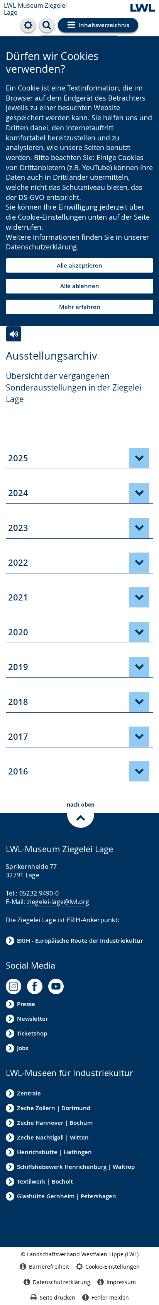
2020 (18, 632)
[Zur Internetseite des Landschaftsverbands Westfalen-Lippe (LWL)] (142, 8)
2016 (18, 771)
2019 (18, 667)
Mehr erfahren (79, 307)
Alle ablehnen (79, 286)
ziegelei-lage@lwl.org (58, 901)
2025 (18, 458)
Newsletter (32, 1019)
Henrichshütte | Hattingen (54, 1152)
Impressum (121, 1282)
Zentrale (29, 1093)
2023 (18, 528)
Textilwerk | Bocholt (45, 1181)
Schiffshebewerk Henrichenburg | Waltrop (76, 1167)
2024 (18, 493)
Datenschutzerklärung (41, 246)
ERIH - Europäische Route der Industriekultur (80, 941)
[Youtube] (56, 986)
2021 (18, 597)
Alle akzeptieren (79, 265)
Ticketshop (32, 1033)
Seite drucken (57, 1297)
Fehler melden (110, 1297)
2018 (18, 702)
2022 (18, 562)
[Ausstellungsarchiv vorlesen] (14, 334)
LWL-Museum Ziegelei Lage (35, 9)
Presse (26, 1004)
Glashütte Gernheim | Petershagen (66, 1196)
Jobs (22, 1048)
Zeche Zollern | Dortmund (53, 1108)
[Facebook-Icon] (34, 986)
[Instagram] (13, 986)
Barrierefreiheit (49, 1266)
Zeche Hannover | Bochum (55, 1123)
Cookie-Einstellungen (112, 1266)
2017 (18, 736)
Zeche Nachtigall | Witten (53, 1137)
